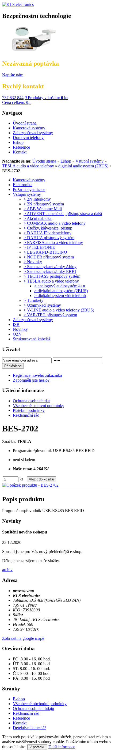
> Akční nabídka (38, 218)
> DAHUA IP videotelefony (47, 233)
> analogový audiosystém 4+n (59, 286)
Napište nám (12, 75)
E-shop (19, 699)
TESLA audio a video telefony (28, 166)
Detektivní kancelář (29, 727)
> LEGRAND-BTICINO (45, 252)
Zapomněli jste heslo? (31, 380)
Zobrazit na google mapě (23, 638)
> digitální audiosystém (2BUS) (61, 290)
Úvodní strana (44, 161)
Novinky (20, 329)
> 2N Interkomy (37, 199)
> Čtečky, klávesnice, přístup (48, 228)
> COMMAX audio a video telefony (55, 223)
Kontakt (19, 723)
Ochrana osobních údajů (33, 708)
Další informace (61, 747)
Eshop (65, 161)
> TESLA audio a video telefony (51, 281)
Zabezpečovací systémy (33, 319)
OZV (17, 334)
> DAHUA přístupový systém (49, 237)
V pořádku (37, 747)
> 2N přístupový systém (44, 204)
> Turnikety (33, 300)
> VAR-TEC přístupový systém (50, 315)
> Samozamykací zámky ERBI (50, 271)
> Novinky (33, 262)
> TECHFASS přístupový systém (52, 276)
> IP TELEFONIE (39, 247)
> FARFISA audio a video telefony (53, 242)
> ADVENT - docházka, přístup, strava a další (63, 213)
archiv (7, 569)
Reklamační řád (26, 713)
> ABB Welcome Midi (43, 208)
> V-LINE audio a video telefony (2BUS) (59, 310)
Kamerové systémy (29, 180)
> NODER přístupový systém (49, 257)
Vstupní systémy (89, 161)
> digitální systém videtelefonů (60, 295)
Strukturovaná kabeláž (32, 339)
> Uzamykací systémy (42, 305)
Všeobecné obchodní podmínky (40, 703)
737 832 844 (13, 97)
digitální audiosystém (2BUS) (83, 166)
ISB (16, 324)
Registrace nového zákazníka (37, 375)
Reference (21, 718)
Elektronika (22, 184)
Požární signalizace (29, 189)
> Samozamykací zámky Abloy (50, 266)
